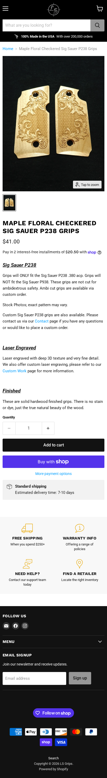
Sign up (80, 678)
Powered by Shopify (53, 769)
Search (53, 758)
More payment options (53, 474)
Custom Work (14, 371)
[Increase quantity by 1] (48, 428)
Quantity (9, 417)
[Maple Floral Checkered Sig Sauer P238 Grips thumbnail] (9, 202)
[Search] (97, 25)
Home (8, 49)
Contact (42, 321)
